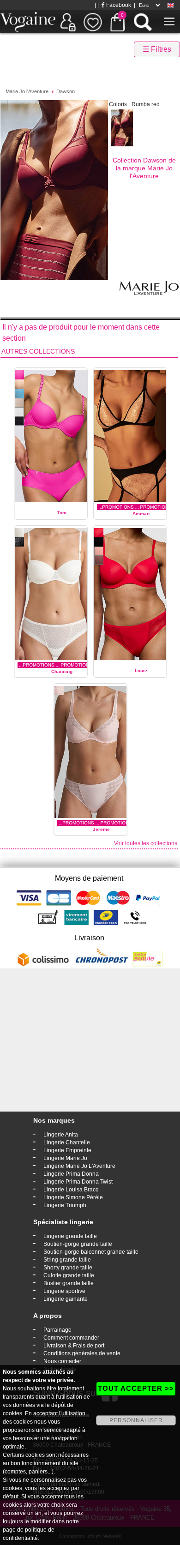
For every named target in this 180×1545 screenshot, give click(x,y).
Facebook (118, 5)
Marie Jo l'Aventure (27, 91)
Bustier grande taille (68, 1283)
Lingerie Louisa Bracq (71, 1189)
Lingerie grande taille (70, 1236)
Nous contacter (62, 1361)
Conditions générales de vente (81, 1353)
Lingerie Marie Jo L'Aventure (79, 1166)
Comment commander (71, 1338)
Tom (61, 512)
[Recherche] (142, 21)
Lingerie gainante (65, 1299)
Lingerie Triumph (64, 1205)
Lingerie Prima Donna (71, 1174)
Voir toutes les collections (145, 843)
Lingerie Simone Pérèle (73, 1197)
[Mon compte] (68, 21)
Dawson (65, 91)
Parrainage (57, 1330)
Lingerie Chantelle (66, 1142)
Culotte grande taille (68, 1275)
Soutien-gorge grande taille (77, 1244)
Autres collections (38, 351)
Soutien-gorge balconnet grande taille (90, 1252)
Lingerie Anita (60, 1134)
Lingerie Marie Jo (65, 1158)
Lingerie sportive (64, 1291)
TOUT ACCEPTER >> (136, 1388)
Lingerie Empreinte (67, 1150)
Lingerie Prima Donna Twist (78, 1181)
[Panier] (117, 21)
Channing (61, 671)
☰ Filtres (157, 49)
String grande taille (67, 1259)
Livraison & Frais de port (73, 1345)
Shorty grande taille (67, 1267)
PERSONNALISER (136, 1420)
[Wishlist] (93, 21)
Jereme (101, 829)
